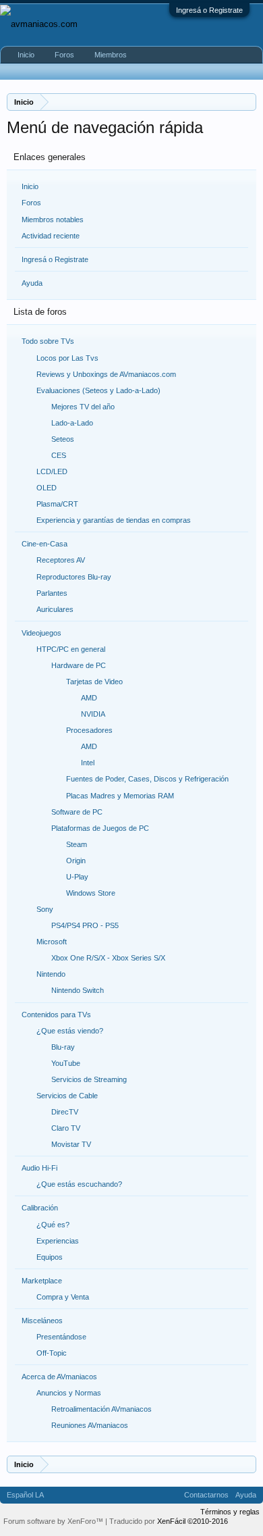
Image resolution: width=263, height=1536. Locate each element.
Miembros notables (53, 219)
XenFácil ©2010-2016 (192, 1521)
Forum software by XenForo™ (54, 1521)
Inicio (30, 186)
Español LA (25, 1495)
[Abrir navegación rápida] (247, 101)
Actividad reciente (51, 236)
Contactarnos (206, 1495)
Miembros (110, 55)
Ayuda (32, 283)
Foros (31, 203)
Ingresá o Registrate (209, 10)
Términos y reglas (230, 1512)
